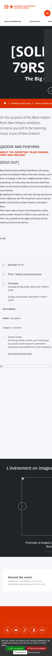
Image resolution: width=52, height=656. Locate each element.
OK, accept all (16, 648)
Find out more (34, 652)
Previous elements (22, 506)
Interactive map (48, 69)
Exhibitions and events (21, 103)
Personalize (20, 652)
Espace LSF (42, 630)
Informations (48, 42)
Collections (35, 21)
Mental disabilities (33, 630)
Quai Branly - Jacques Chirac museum (23, 6)
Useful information (12, 21)
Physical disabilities (7, 630)
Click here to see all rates (20, 353)
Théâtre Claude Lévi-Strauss (28, 274)
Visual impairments (16, 630)
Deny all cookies (37, 648)
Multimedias (48, 60)
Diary (48, 51)
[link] (22, 506)
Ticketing (48, 33)
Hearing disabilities (24, 630)
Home (4, 103)
